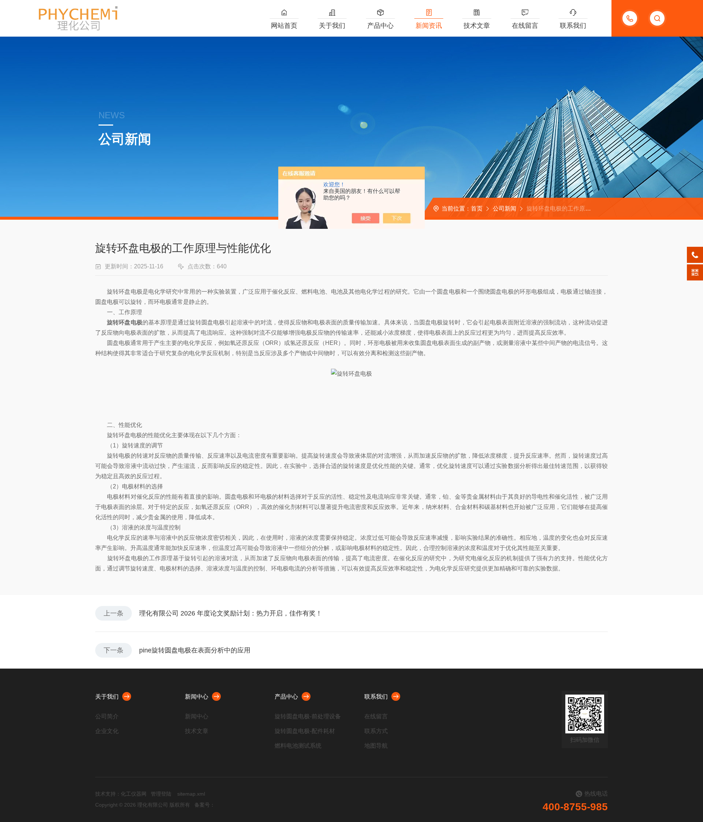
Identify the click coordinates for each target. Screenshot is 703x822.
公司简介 (107, 716)
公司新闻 (504, 208)
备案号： (204, 805)
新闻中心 (196, 696)
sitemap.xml (191, 794)
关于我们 (332, 25)
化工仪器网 (133, 794)
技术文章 (477, 25)
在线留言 (525, 25)
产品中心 (380, 25)
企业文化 (107, 731)
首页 (477, 208)
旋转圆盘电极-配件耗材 (305, 731)
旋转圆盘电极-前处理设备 (308, 716)
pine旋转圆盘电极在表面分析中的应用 (194, 650)
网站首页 (284, 25)
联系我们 (573, 25)
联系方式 (376, 731)
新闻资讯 (429, 25)
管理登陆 (161, 794)
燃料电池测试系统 (298, 746)
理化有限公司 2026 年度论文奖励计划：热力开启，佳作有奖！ (230, 613)
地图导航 (376, 746)
